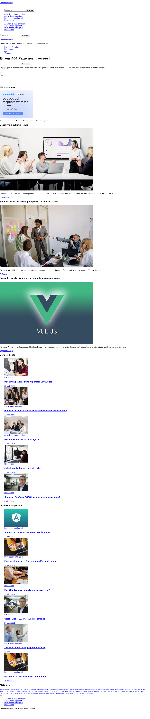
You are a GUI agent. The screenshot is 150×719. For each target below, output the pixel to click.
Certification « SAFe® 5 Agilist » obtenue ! (25, 619)
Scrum (120, 689)
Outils (92, 689)
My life (89, 689)
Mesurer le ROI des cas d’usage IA (21, 439)
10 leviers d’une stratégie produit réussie (24, 647)
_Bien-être (13, 691)
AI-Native (7, 689)
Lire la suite (4, 197)
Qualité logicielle (110, 689)
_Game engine (61, 691)
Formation (50, 689)
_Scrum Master (18, 693)
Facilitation (41, 689)
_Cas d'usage (26, 691)
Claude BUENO (6, 3)
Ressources (9, 20)
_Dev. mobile (40, 691)
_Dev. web (46, 691)
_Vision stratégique (89, 693)
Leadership (74, 689)
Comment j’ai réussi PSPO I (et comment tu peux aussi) (32, 497)
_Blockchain (19, 691)
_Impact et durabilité (82, 691)
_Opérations (6, 693)
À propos (7, 51)
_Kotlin (114, 691)
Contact (7, 53)
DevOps (36, 689)
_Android (139, 689)
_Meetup (132, 691)
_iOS (100, 691)
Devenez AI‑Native (11, 47)
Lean (78, 689)
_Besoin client (7, 691)
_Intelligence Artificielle (93, 691)
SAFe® (116, 689)
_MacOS (127, 691)
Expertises (8, 49)
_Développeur (53, 691)
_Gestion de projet (69, 691)
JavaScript (68, 689)
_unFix (71, 693)
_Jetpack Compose (107, 691)
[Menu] (1, 695)
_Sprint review (26, 693)
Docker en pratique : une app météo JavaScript (28, 382)
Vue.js (129, 689)
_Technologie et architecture (37, 693)
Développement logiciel (13, 18)
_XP (95, 693)
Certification (17, 689)
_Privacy (11, 693)
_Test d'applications (50, 693)
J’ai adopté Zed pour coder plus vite (22, 468)
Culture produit (30, 689)
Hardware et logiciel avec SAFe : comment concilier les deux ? (35, 410)
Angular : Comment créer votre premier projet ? (28, 532)
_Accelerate (134, 689)
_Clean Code (33, 691)
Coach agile (23, 689)
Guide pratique (62, 689)
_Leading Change (120, 691)
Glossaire (55, 689)
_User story (76, 693)
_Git (75, 691)
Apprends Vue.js (6, 351)
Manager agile (83, 689)
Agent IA (2, 689)
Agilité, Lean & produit (13, 16)
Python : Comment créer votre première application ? (31, 561)
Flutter (45, 689)
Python (104, 689)
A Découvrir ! (5, 274)
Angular (11, 689)
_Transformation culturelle (62, 693)
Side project (125, 689)
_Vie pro (81, 693)
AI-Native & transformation (14, 14)
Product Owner (98, 689)
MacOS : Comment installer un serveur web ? (27, 590)
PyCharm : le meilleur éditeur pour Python (25, 676)
